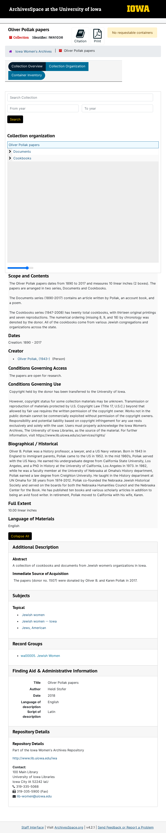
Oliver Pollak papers (24, 145)
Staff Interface (32, 827)
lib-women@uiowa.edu (34, 796)
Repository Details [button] (31, 731)
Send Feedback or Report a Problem (126, 827)
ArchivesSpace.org (68, 827)
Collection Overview (27, 66)
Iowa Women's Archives (33, 51)
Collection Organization (67, 66)
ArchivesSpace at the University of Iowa (55, 9)
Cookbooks (22, 158)
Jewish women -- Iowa (39, 621)
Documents (22, 151)
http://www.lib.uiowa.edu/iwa (35, 758)
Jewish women (33, 615)
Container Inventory (27, 75)
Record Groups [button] (27, 643)
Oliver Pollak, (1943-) (34, 359)
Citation (80, 41)
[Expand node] (162, 21)
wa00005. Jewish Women (40, 656)
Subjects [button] (21, 595)
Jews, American (34, 628)
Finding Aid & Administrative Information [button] (55, 671)
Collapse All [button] (20, 536)
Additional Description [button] (36, 547)
